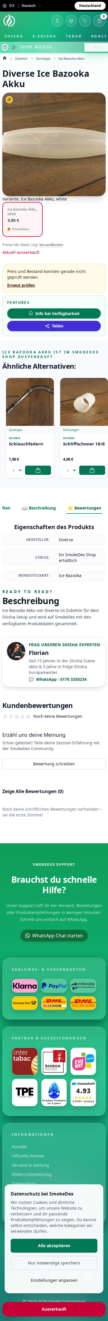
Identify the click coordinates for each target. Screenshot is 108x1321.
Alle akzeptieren (54, 1245)
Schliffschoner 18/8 (84, 444)
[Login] (57, 21)
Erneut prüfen (21, 285)
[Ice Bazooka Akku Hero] (54, 144)
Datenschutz (24, 1183)
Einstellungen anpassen (54, 1280)
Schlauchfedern (26, 444)
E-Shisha (45, 36)
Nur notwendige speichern (54, 1263)
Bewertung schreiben (54, 764)
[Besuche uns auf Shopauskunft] (83, 1092)
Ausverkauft (54, 1309)
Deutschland (90, 5)
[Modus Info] (4, 47)
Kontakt (19, 1146)
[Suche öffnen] (85, 21)
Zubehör (21, 58)
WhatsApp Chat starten (57, 935)
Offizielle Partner (28, 1156)
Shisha (14, 36)
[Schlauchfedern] (30, 402)
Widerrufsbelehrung (32, 1174)
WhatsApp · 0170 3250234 (58, 679)
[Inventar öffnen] (71, 21)
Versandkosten (51, 245)
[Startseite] (9, 21)
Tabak (74, 36)
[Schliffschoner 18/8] (84, 402)
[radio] (22, 219)
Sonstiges (43, 58)
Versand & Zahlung (30, 1165)
